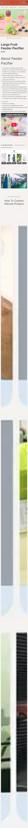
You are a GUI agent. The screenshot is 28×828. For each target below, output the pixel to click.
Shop (6, 7)
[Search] (23, 3)
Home (2, 7)
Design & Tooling (7, 145)
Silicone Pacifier (13, 7)
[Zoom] (25, 11)
